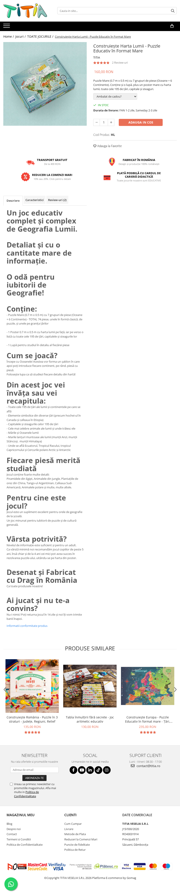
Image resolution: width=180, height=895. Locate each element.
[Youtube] (82, 770)
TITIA (96, 57)
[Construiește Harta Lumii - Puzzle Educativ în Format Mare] (45, 84)
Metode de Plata (75, 834)
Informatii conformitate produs (27, 626)
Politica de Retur (75, 850)
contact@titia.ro (148, 766)
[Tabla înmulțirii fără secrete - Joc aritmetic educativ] (90, 686)
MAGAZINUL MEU (20, 815)
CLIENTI (70, 815)
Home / (9, 36)
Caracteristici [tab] (34, 200)
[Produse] (7, 27)
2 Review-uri (120, 63)
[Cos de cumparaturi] (172, 26)
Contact (12, 834)
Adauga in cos (140, 122)
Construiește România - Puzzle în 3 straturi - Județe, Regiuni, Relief (32, 719)
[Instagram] (107, 770)
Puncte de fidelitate (77, 845)
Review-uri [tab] (57, 200)
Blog (9, 824)
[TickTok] (98, 770)
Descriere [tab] (13, 201)
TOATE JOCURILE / (40, 36)
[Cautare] (173, 10)
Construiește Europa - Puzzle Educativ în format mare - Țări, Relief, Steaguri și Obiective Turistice (147, 719)
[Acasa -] (25, 10)
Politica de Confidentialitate (26, 794)
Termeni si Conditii (19, 839)
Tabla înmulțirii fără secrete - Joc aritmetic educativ (90, 719)
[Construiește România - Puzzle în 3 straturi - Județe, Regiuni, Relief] (32, 686)
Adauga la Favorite (109, 146)
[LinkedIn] (90, 770)
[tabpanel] (45, 84)
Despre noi (14, 829)
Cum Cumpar (73, 824)
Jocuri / (21, 36)
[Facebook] (73, 770)
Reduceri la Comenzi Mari (80, 839)
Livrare (68, 829)
